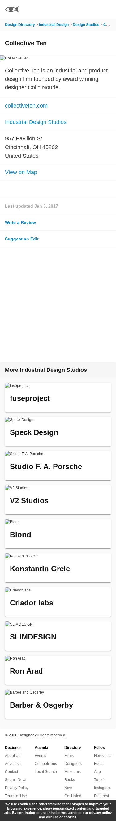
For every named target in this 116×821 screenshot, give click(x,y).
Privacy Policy (16, 788)
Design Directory (20, 25)
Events (40, 755)
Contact (11, 772)
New (68, 788)
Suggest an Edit (22, 238)
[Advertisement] (58, 304)
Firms (69, 755)
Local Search (46, 772)
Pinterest (101, 796)
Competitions (46, 764)
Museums (72, 772)
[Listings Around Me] (91, 9)
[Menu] (107, 9)
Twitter (99, 780)
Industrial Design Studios (36, 122)
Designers (73, 764)
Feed (98, 764)
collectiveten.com (26, 106)
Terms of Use (16, 796)
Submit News (16, 780)
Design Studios (86, 25)
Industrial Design (54, 25)
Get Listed (72, 796)
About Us (12, 755)
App (97, 772)
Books (69, 780)
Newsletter (103, 755)
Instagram (102, 788)
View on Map (21, 172)
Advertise (13, 764)
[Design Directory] (12, 10)
